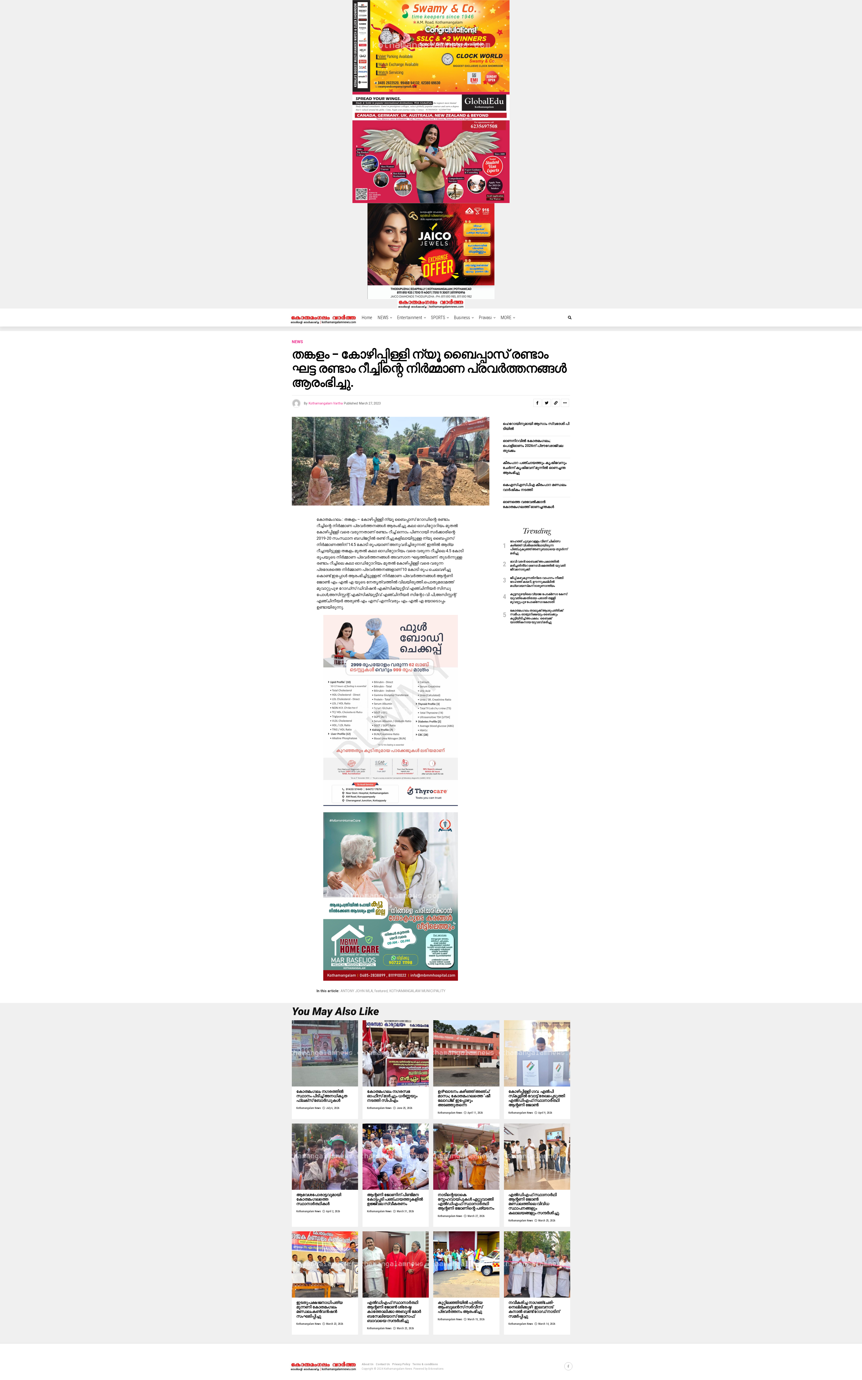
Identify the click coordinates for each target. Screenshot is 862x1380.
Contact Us (383, 1364)
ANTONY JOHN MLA (357, 991)
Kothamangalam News (308, 1108)
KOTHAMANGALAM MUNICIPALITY (417, 991)
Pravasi (485, 317)
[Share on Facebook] (537, 403)
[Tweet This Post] (547, 403)
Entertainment (409, 317)
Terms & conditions (425, 1364)
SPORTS (438, 317)
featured (381, 991)
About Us (368, 1364)
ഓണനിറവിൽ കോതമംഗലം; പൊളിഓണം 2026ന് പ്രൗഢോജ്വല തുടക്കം (533, 446)
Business (462, 317)
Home (367, 317)
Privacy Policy (401, 1364)
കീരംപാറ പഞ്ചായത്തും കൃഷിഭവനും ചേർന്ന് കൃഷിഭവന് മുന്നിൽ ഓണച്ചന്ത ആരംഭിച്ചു (535, 468)
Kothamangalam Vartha (326, 403)
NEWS (383, 317)
